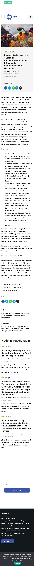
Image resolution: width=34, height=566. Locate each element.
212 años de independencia (11, 284)
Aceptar (17, 563)
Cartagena (6, 287)
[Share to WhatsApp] (13, 88)
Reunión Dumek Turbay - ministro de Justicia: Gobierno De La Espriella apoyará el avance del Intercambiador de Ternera (16, 425)
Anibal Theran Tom (12, 71)
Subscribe (17, 490)
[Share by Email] (20, 88)
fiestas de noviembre (10, 291)
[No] (32, 559)
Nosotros (7, 541)
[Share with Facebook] (5, 88)
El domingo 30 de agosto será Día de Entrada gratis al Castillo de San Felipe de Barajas (16, 353)
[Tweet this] (9, 88)
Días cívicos (17, 287)
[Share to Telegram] (17, 88)
